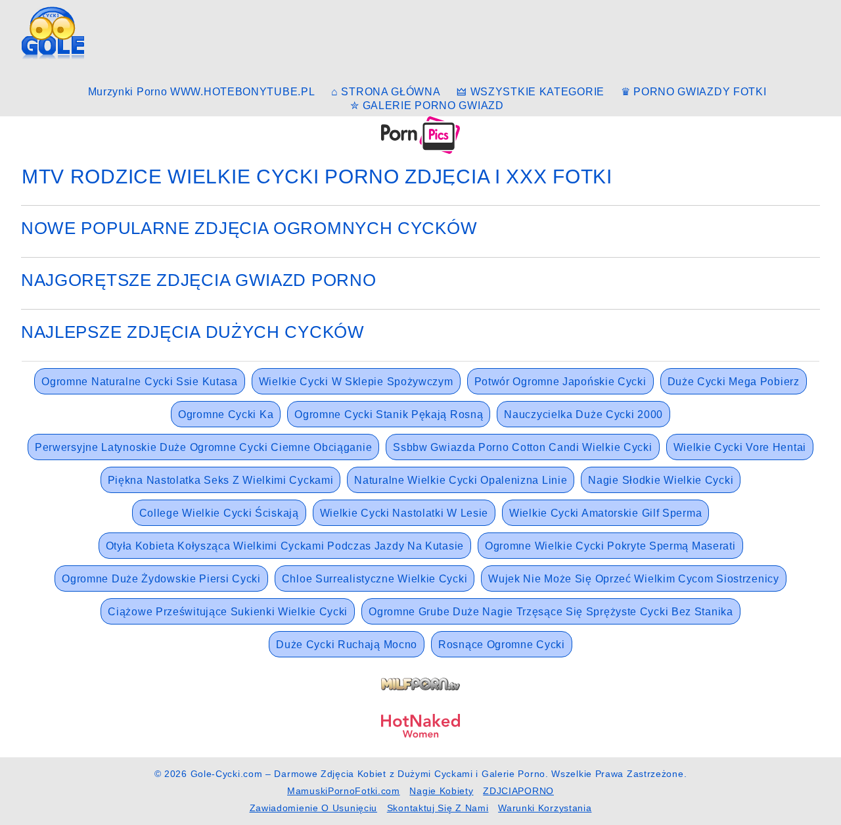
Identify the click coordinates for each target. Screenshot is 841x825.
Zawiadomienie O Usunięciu (314, 808)
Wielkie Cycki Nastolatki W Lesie (404, 513)
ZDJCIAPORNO (518, 791)
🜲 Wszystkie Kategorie (530, 91)
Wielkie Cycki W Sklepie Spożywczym (356, 381)
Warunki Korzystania (544, 808)
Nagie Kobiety (441, 791)
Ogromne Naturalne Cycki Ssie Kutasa (139, 381)
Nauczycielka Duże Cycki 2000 (583, 414)
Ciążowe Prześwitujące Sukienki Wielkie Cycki (228, 611)
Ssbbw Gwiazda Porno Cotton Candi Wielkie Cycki (522, 447)
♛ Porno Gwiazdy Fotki (694, 91)
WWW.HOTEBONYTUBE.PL (242, 91)
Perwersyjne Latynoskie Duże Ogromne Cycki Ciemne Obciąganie (203, 447)
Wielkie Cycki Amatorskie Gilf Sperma (605, 513)
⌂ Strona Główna (386, 91)
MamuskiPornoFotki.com (343, 791)
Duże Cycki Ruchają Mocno (346, 644)
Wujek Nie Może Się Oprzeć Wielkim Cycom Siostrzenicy (633, 578)
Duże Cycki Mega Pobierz (734, 381)
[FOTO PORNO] (420, 134)
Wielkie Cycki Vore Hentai (740, 447)
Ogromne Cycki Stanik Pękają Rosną (388, 414)
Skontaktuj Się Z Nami (438, 808)
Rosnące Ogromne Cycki (501, 644)
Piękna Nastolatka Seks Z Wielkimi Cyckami (221, 480)
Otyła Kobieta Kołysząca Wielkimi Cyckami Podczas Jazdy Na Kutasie (285, 546)
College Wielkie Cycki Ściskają (219, 513)
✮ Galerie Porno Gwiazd (426, 105)
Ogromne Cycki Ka (225, 414)
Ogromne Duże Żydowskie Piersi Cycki (161, 578)
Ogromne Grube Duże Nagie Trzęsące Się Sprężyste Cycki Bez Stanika (551, 611)
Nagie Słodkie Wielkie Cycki (660, 480)
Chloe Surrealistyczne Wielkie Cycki (375, 578)
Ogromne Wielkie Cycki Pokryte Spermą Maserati (610, 546)
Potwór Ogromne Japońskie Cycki (560, 381)
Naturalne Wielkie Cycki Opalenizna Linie (460, 480)
